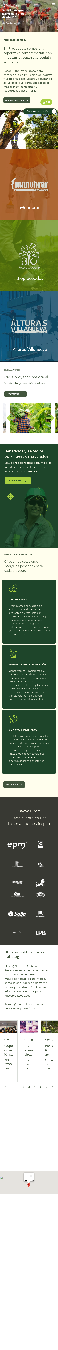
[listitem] (29, 184)
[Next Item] (50, 418)
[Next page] (46, 1086)
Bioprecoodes (30, 278)
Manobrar (30, 207)
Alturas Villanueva (30, 349)
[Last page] (52, 1086)
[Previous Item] (10, 418)
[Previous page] (11, 1086)
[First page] (5, 1086)
